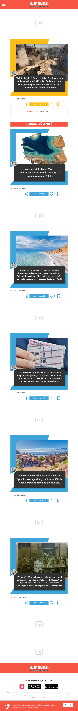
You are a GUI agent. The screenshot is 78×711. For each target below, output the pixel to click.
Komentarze (39, 104)
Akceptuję (68, 705)
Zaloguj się (31, 111)
